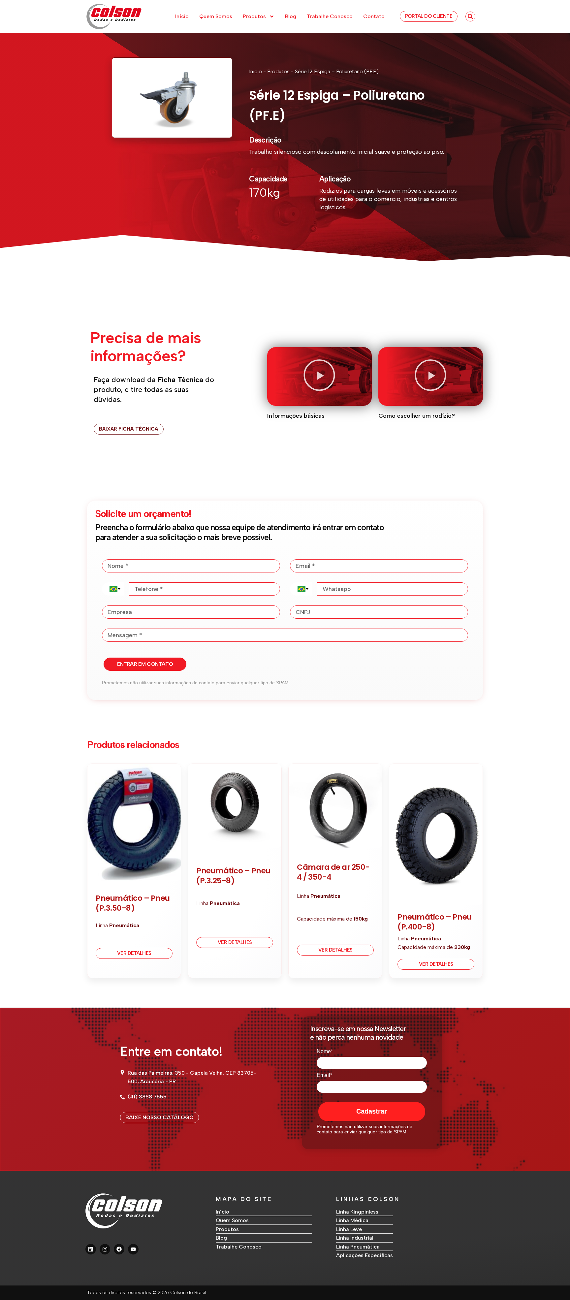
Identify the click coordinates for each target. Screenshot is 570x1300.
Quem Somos (215, 16)
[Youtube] (133, 1249)
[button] (470, 16)
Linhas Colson (368, 1199)
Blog (290, 16)
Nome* (325, 1051)
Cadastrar (371, 1111)
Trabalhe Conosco (330, 16)
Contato (374, 16)
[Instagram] (105, 1249)
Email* (324, 1075)
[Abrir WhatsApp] (553, 1283)
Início (182, 16)
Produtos (254, 16)
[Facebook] (119, 1249)
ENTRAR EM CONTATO (145, 664)
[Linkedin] (90, 1249)
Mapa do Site (244, 1199)
